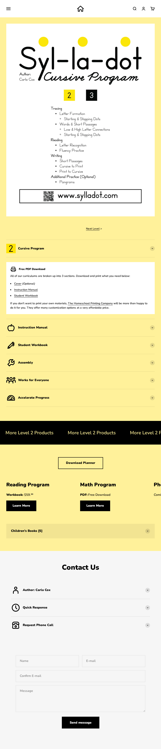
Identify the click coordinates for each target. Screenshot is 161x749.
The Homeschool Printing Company (90, 303)
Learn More (21, 505)
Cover (17, 284)
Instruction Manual (26, 290)
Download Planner (80, 463)
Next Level (93, 229)
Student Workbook (26, 296)
